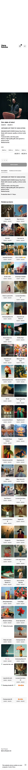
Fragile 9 (20, 439)
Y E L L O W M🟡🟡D (20, 257)
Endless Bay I (20, 337)
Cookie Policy (11, 767)
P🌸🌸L (7, 659)
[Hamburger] (25, 46)
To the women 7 (7, 559)
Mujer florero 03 (20, 479)
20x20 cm (4, 150)
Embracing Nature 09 (7, 316)
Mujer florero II (20, 219)
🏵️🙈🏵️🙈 (20, 699)
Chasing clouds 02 (20, 639)
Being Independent (7, 601)
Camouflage (20, 601)
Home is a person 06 (7, 295)
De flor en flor (7, 276)
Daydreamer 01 (20, 460)
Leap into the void (7, 678)
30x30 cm (17, 150)
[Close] (25, 765)
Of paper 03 (7, 219)
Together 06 (20, 519)
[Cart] (20, 46)
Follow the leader (7, 639)
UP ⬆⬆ (7, 399)
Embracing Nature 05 (7, 379)
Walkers (7, 479)
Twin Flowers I (7, 498)
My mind (7, 238)
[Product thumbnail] (7, 210)
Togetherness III (20, 420)
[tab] (4, 172)
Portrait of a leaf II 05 (7, 460)
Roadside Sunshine (7, 257)
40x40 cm (24, 150)
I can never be (20, 238)
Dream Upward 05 (20, 620)
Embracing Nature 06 (20, 659)
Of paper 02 (7, 540)
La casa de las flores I (7, 420)
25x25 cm (11, 150)
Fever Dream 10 (20, 540)
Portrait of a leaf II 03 (20, 379)
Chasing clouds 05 (7, 699)
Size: (2, 147)
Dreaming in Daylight (20, 276)
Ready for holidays (7, 620)
